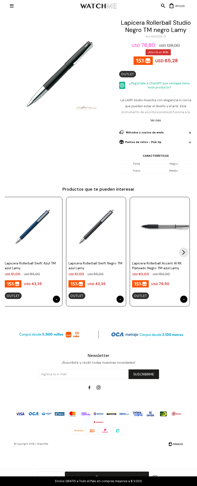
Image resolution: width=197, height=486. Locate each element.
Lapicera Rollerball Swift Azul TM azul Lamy (30, 265)
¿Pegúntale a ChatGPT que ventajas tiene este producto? (159, 85)
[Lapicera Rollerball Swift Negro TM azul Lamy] (96, 227)
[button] (184, 252)
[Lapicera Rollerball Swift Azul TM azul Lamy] (32, 227)
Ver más (155, 120)
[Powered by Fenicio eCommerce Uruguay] (175, 444)
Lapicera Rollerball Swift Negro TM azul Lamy (95, 265)
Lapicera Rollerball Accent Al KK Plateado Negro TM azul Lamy (157, 265)
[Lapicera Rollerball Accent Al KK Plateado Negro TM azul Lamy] (160, 227)
